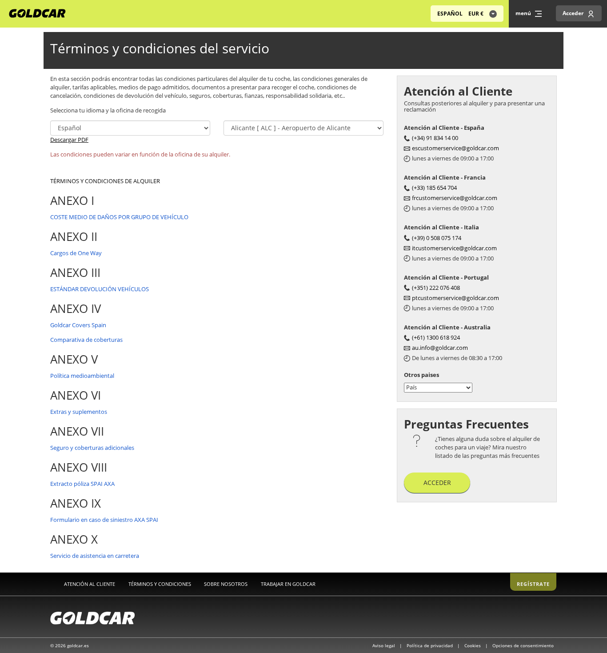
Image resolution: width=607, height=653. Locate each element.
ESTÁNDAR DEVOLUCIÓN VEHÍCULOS (99, 289)
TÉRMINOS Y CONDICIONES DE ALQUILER (105, 181)
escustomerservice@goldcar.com (455, 148)
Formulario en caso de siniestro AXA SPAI (104, 520)
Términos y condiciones (159, 584)
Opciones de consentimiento (523, 645)
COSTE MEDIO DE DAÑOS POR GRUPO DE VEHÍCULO (119, 217)
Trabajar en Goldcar (288, 584)
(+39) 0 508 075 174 (436, 238)
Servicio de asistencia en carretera (94, 556)
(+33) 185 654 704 (434, 188)
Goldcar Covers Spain (78, 325)
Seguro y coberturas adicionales (92, 448)
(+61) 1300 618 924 (436, 337)
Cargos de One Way (76, 253)
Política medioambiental (82, 376)
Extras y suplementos (78, 412)
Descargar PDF (69, 140)
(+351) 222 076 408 (436, 288)
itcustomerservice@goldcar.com (454, 248)
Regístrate (533, 584)
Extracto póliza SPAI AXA (82, 484)
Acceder (437, 482)
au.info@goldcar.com (440, 348)
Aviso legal (384, 645)
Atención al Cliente (89, 584)
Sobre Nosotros (226, 584)
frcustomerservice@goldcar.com (454, 198)
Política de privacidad (430, 645)
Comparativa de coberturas (86, 340)
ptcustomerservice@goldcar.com (455, 298)
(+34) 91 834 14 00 (435, 138)
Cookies (473, 645)
